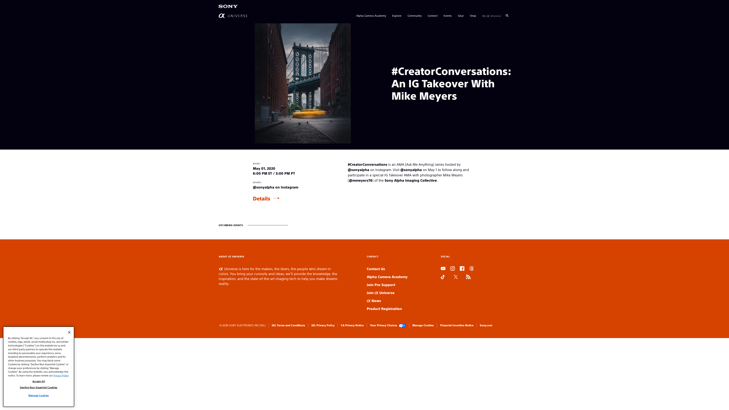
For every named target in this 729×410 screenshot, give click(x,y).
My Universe (491, 15)
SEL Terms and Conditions (288, 325)
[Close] (69, 332)
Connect (433, 15)
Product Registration (384, 308)
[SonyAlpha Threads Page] (471, 269)
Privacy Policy (61, 375)
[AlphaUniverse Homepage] (233, 15)
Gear (461, 15)
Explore (397, 15)
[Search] (507, 15)
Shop (473, 15)
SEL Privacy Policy (323, 325)
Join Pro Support (381, 284)
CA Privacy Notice (352, 325)
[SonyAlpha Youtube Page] (443, 269)
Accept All (38, 381)
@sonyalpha (358, 169)
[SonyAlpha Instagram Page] (452, 269)
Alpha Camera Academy (371, 15)
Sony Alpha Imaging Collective (411, 180)
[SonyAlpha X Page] (456, 277)
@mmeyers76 (360, 180)
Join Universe (380, 292)
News (376, 300)
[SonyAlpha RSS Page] (468, 277)
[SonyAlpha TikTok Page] (443, 277)
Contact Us (376, 268)
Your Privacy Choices (383, 325)
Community (415, 15)
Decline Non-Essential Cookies (38, 387)
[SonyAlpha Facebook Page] (462, 269)
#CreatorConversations (367, 164)
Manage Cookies (423, 325)
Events (448, 15)
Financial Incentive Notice (456, 325)
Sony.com (486, 325)
